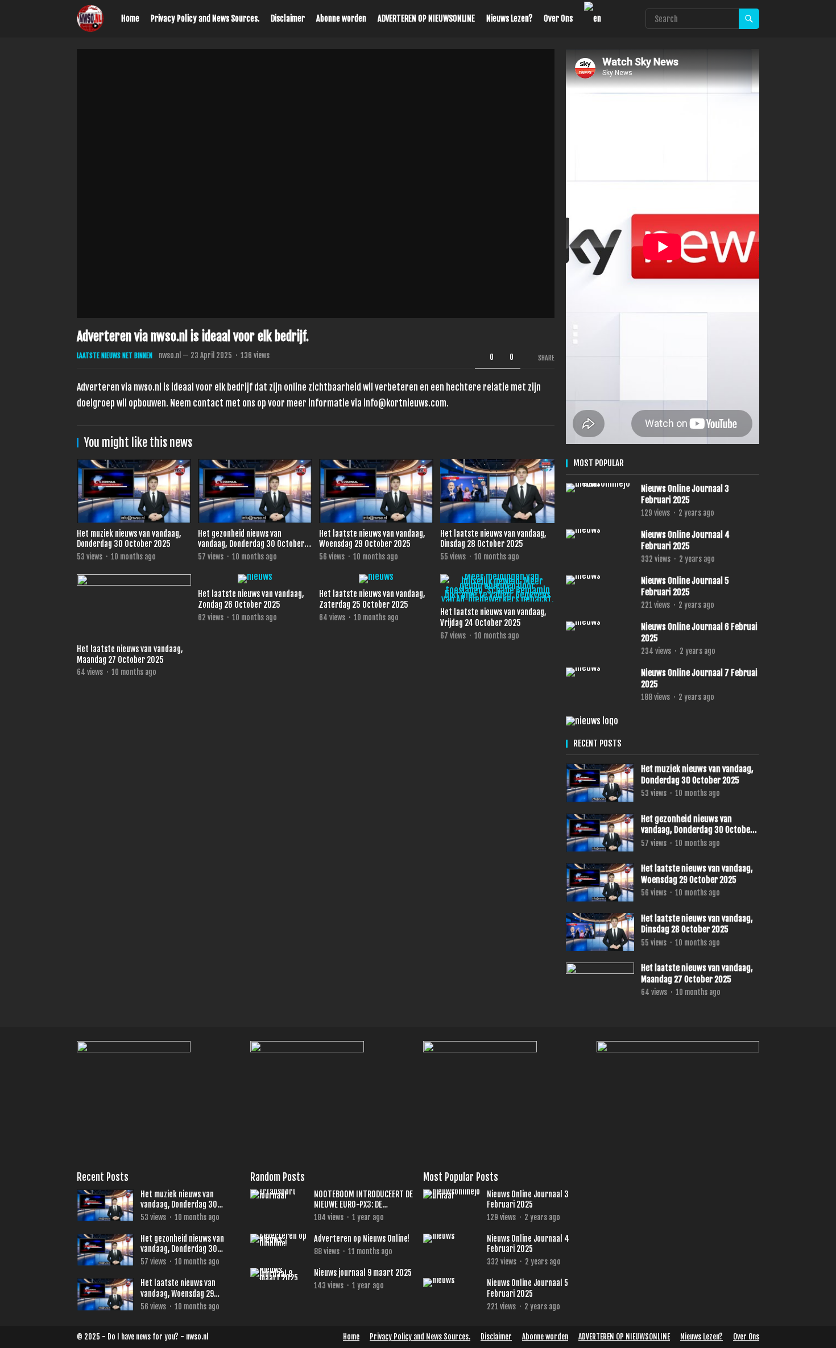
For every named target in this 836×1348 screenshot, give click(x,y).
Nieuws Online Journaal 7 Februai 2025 (699, 678)
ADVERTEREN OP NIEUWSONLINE (426, 18)
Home (130, 18)
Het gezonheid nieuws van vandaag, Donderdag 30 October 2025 (251, 544)
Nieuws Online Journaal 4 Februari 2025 (685, 540)
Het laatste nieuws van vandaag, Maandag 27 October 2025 (130, 654)
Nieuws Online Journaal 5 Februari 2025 (685, 586)
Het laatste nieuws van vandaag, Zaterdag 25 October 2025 (372, 599)
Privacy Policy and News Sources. (205, 18)
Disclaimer (288, 18)
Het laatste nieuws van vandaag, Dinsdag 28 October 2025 (493, 539)
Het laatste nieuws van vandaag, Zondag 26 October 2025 (251, 599)
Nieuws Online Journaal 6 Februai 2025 (699, 632)
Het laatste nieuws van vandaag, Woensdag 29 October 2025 (372, 539)
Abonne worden (341, 18)
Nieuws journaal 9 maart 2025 (363, 1273)
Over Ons (558, 18)
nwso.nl (170, 355)
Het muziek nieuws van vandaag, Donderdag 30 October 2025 (129, 539)
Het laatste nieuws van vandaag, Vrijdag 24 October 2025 (493, 617)
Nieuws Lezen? (509, 18)
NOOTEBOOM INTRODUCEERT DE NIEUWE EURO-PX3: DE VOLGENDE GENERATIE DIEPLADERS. (363, 1199)
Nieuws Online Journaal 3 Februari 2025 (685, 494)
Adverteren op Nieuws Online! (361, 1238)
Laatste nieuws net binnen (114, 355)
